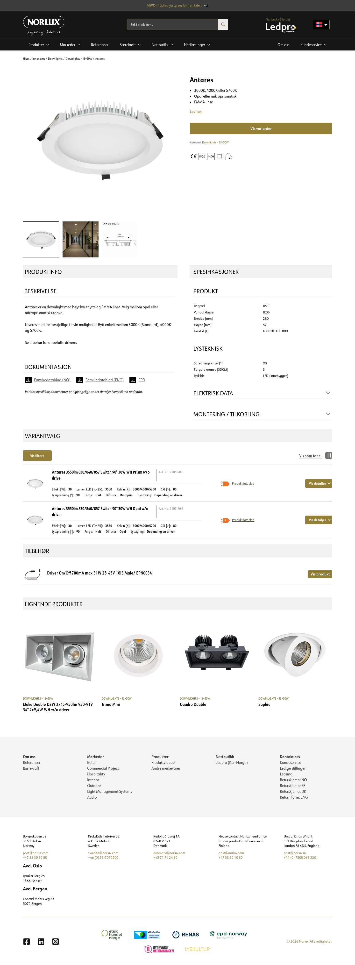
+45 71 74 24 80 (165, 857)
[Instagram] (55, 941)
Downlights (55, 58)
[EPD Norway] (229, 934)
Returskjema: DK (293, 791)
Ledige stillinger (292, 768)
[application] (46, 45)
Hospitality (96, 774)
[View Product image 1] (41, 239)
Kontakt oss (290, 756)
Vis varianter (261, 128)
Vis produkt (320, 573)
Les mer (196, 111)
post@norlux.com (35, 853)
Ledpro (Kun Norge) (232, 762)
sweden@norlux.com (103, 853)
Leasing (286, 774)
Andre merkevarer (165, 768)
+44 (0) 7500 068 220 (300, 857)
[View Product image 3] (120, 239)
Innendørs (38, 58)
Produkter (160, 756)
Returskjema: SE (292, 785)
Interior (93, 779)
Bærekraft (31, 768)
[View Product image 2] (81, 239)
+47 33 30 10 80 (35, 857)
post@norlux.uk (295, 853)
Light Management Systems (109, 791)
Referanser (31, 762)
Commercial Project (103, 768)
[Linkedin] (41, 941)
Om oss (29, 756)
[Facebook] (26, 941)
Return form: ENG (294, 797)
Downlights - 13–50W (78, 58)
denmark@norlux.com (169, 853)
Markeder (95, 756)
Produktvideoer (163, 762)
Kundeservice (290, 762)
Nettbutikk (225, 756)
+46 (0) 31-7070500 (103, 857)
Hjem (26, 58)
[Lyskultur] (198, 948)
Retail (92, 762)
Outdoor (94, 785)
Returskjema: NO (293, 779)
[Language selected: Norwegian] (321, 24)
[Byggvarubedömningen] (159, 948)
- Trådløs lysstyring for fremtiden (174, 5)
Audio (92, 797)
